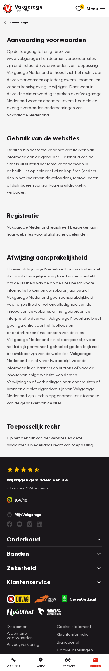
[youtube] (19, 524)
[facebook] (9, 524)
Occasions (68, 666)
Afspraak (13, 665)
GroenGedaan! (83, 599)
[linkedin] (39, 524)
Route (40, 666)
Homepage (18, 22)
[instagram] (29, 524)
